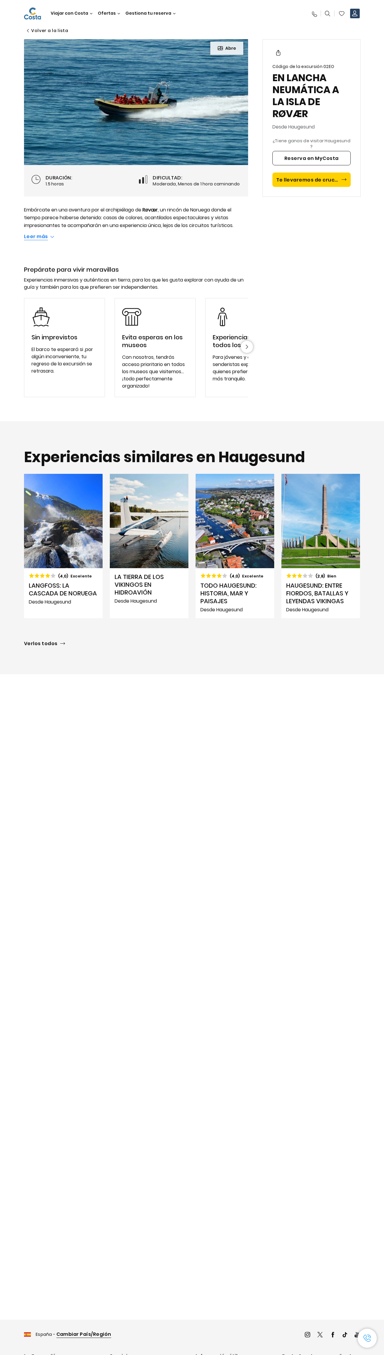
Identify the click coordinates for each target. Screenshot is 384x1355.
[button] (342, 13)
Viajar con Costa (69, 13)
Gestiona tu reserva (148, 13)
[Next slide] (247, 347)
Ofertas (107, 13)
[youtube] (357, 1335)
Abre (230, 48)
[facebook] (332, 1335)
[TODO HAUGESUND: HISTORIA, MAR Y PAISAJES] (235, 546)
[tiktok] (345, 1335)
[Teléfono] (314, 13)
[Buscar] (327, 13)
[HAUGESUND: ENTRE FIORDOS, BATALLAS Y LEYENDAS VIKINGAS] (320, 546)
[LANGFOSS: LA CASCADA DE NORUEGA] (63, 546)
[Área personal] (355, 13)
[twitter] (320, 1335)
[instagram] (307, 1335)
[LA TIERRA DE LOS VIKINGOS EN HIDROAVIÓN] (149, 546)
